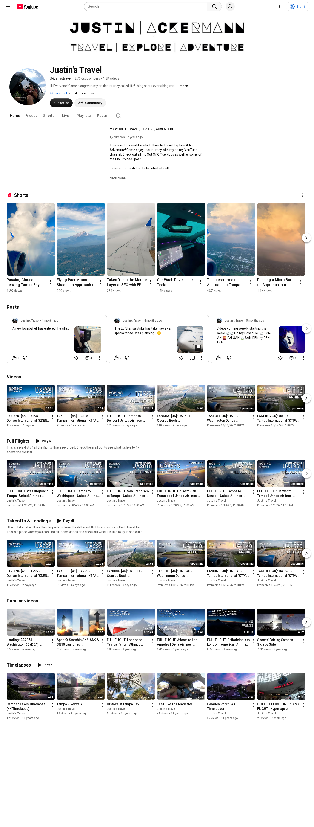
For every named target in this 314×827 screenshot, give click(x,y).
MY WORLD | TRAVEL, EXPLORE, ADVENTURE (142, 129)
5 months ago (255, 320)
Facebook (60, 93)
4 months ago (153, 320)
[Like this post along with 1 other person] (14, 358)
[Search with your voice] (230, 6)
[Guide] (8, 6)
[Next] (306, 237)
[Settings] (279, 6)
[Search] (214, 6)
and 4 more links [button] (81, 93)
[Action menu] (99, 358)
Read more (118, 177)
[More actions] (302, 195)
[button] (118, 177)
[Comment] (192, 358)
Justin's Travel (16, 500)
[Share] (76, 358)
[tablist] (157, 115)
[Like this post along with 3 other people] (116, 358)
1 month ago (50, 320)
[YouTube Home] (27, 6)
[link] (56, 340)
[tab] (14, 115)
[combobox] (147, 6)
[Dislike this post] (25, 358)
